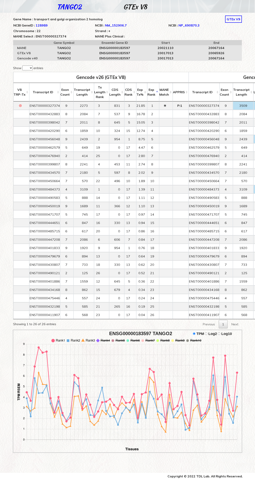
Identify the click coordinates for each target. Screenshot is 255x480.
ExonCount (65, 92)
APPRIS (179, 92)
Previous (209, 324)
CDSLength (115, 92)
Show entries (28, 68)
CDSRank (128, 92)
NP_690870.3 (189, 25)
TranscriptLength (82, 92)
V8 (20, 92)
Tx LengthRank (99, 92)
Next (234, 324)
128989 (42, 25)
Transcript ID (43, 92)
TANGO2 (69, 6)
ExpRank (151, 92)
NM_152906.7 (116, 25)
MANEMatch (164, 92)
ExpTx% (139, 92)
